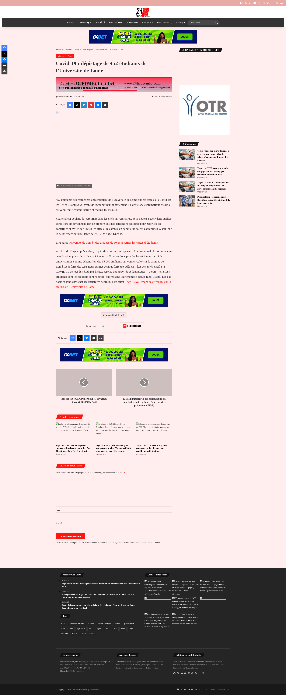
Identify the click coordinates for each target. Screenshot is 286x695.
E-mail (59, 523)
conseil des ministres (77, 624)
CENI (63, 624)
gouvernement (129, 624)
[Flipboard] (132, 325)
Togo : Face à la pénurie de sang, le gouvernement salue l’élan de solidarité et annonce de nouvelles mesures (113, 448)
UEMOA (64, 634)
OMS (107, 629)
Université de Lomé (114, 315)
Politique (86, 23)
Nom (58, 510)
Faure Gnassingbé (104, 624)
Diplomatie (115, 23)
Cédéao (91, 624)
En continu (163, 23)
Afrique (180, 23)
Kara (63, 629)
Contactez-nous (223, 689)
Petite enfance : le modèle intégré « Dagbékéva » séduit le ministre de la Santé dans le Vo (213, 200)
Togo (131, 629)
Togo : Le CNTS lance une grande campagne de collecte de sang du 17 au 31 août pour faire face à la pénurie (73, 448)
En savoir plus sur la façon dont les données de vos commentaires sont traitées (129, 542)
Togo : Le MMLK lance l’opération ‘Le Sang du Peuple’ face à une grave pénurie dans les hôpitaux (213, 185)
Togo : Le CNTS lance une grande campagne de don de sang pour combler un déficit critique (151, 448)
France (117, 624)
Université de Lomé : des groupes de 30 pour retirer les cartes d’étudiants (113, 242)
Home (212, 689)
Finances (147, 23)
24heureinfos (95, 689)
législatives (81, 629)
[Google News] (108, 326)
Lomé (71, 629)
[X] (178, 673)
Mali (90, 629)
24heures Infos (63, 97)
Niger (99, 629)
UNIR (74, 634)
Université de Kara (87, 634)
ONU (115, 629)
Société (100, 23)
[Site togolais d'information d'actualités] (143, 12)
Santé (70, 56)
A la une (69, 50)
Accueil (71, 23)
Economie (132, 23)
